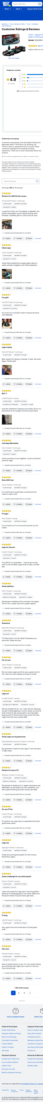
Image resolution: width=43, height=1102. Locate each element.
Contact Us (31, 1050)
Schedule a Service (34, 1037)
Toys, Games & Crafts (17, 24)
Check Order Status (8, 1030)
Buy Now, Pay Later (8, 1069)
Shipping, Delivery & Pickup (11, 1033)
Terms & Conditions (14, 1090)
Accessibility (5, 1090)
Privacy (22, 1090)
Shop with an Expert (34, 1033)
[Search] (37, 181)
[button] (8, 9)
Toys (28, 24)
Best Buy (5, 24)
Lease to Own (6, 1066)
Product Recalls (7, 1044)
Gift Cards (5, 1050)
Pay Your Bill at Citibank (10, 1062)
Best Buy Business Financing (11, 1072)
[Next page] (30, 993)
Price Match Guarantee (10, 1040)
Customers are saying (10, 139)
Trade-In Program (8, 1047)
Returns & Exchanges (9, 1037)
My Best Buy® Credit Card (10, 1059)
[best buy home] (7, 4)
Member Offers (33, 1066)
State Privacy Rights (36, 1091)
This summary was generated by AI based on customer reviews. (21, 156)
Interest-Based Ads (29, 1090)
